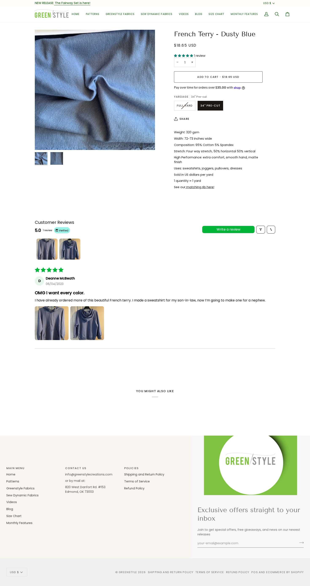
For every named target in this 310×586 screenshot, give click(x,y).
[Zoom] (95, 90)
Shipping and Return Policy (144, 474)
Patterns (12, 481)
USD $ (267, 3)
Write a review (228, 229)
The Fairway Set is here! (72, 3)
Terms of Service (137, 481)
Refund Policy (134, 488)
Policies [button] (131, 468)
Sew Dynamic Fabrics (22, 495)
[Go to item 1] (47, 249)
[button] (92, 14)
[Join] (300, 542)
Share (184, 119)
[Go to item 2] (69, 249)
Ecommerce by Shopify (285, 572)
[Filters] (260, 230)
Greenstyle (128, 572)
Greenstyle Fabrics (20, 488)
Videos (11, 502)
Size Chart (14, 516)
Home (10, 474)
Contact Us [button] (75, 468)
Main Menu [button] (15, 468)
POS (254, 572)
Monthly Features (19, 523)
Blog (9, 509)
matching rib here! (199, 187)
